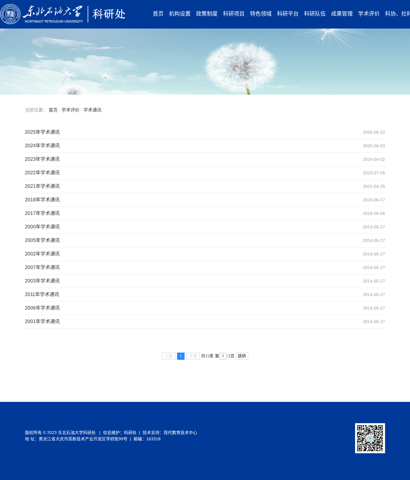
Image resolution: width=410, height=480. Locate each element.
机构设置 (180, 14)
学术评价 (369, 14)
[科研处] (62, 14)
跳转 (242, 356)
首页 (158, 14)
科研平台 (288, 14)
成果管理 (342, 14)
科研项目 (234, 14)
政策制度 (207, 14)
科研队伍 (315, 14)
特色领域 (261, 14)
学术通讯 (92, 109)
